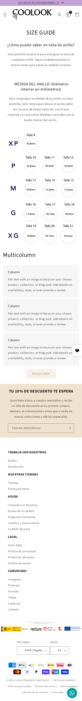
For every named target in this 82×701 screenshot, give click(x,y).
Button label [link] (41, 374)
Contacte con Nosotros (23, 505)
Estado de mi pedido (21, 511)
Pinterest (14, 586)
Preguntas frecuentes (22, 517)
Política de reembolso (64, 680)
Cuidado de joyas (19, 529)
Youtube (13, 592)
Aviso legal (15, 545)
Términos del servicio (46, 686)
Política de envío (69, 686)
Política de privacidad (22, 551)
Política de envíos (19, 563)
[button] (5, 14)
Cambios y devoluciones (23, 523)
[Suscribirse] (69, 428)
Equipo (12, 461)
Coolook (18, 680)
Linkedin (13, 610)
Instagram (14, 580)
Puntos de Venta (18, 489)
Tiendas (13, 483)
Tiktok (12, 598)
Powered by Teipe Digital (36, 680)
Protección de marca (21, 557)
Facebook (14, 604)
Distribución (16, 467)
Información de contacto (35, 692)
